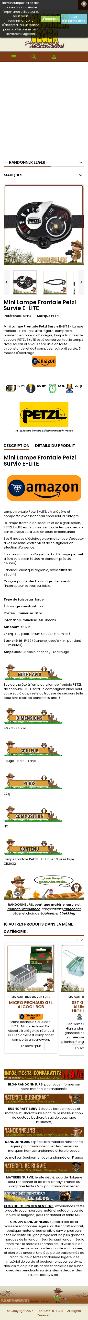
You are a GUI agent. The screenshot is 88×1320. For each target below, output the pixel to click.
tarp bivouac (69, 1150)
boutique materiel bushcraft (29, 1230)
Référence (12, 316)
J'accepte (50, 19)
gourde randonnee (66, 1248)
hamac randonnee (39, 1150)
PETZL (55, 316)
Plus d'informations (73, 19)
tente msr (13, 1244)
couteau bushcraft (31, 1117)
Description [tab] (16, 445)
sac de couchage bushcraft (56, 1119)
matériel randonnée (23, 909)
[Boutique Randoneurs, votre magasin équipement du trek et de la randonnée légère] (44, 1289)
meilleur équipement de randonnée (37, 1157)
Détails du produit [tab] (55, 445)
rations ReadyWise (43, 1274)
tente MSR (74, 1215)
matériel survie (64, 904)
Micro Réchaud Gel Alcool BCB (31, 1005)
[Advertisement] (44, 108)
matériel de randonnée (48, 1088)
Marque (43, 316)
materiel (30, 1113)
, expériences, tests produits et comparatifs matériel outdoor (44, 1208)
